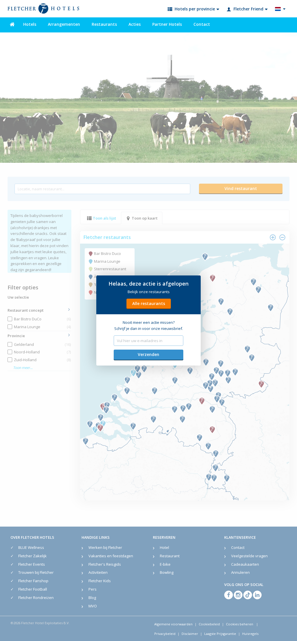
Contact (201, 24)
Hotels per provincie (194, 9)
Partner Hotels (167, 24)
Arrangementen (64, 24)
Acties (134, 24)
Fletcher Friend (248, 9)
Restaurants (104, 24)
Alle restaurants (148, 303)
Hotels (29, 24)
